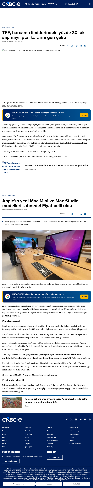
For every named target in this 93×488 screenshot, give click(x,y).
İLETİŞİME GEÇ (54, 457)
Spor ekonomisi (8, 27)
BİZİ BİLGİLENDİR (11, 461)
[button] (68, 46)
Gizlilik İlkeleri (74, 434)
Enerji (27, 440)
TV (48, 431)
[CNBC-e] (11, 4)
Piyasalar (5, 428)
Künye (72, 437)
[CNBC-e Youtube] (85, 419)
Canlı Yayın (29, 431)
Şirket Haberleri (9, 195)
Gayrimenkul (51, 437)
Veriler (27, 437)
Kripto (4, 440)
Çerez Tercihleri (75, 444)
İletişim (72, 440)
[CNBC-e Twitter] (71, 419)
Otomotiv (50, 434)
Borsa (4, 431)
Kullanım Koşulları (76, 431)
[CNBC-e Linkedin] (80, 419)
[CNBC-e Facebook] (67, 419)
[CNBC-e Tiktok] (89, 419)
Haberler (28, 428)
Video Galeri (74, 428)
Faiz (3, 447)
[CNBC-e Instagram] (76, 419)
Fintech (49, 428)
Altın (3, 437)
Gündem (50, 444)
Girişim (27, 444)
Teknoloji (50, 447)
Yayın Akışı (28, 434)
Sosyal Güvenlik (52, 440)
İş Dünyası (28, 447)
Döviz (4, 434)
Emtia (4, 444)
